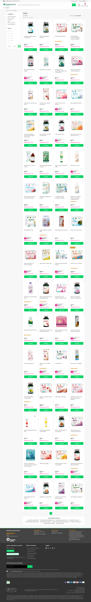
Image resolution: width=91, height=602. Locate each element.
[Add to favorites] (36, 20)
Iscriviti (29, 566)
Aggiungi (30, 49)
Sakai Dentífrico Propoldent (49, 523)
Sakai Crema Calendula (76, 521)
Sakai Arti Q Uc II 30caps (74, 520)
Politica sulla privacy (80, 587)
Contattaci (10, 551)
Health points (30, 556)
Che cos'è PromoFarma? (33, 548)
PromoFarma (10, 10)
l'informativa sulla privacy (17, 571)
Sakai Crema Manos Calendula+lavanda (61, 521)
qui (10, 557)
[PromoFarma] (9, 5)
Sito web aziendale (31, 558)
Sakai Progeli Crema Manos (45, 521)
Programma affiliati (31, 553)
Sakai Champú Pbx (60, 523)
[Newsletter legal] (7, 571)
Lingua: (82, 1)
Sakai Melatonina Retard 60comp (47, 520)
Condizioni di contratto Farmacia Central (76, 590)
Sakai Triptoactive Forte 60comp (32, 521)
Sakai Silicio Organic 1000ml (33, 520)
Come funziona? (31, 550)
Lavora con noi (30, 551)
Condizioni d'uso (81, 588)
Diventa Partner (31, 555)
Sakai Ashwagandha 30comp (61, 520)
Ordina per (72, 15)
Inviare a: (73, 1)
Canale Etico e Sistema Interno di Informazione (74, 592)
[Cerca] (74, 5)
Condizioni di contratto (79, 589)
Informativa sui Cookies (79, 591)
